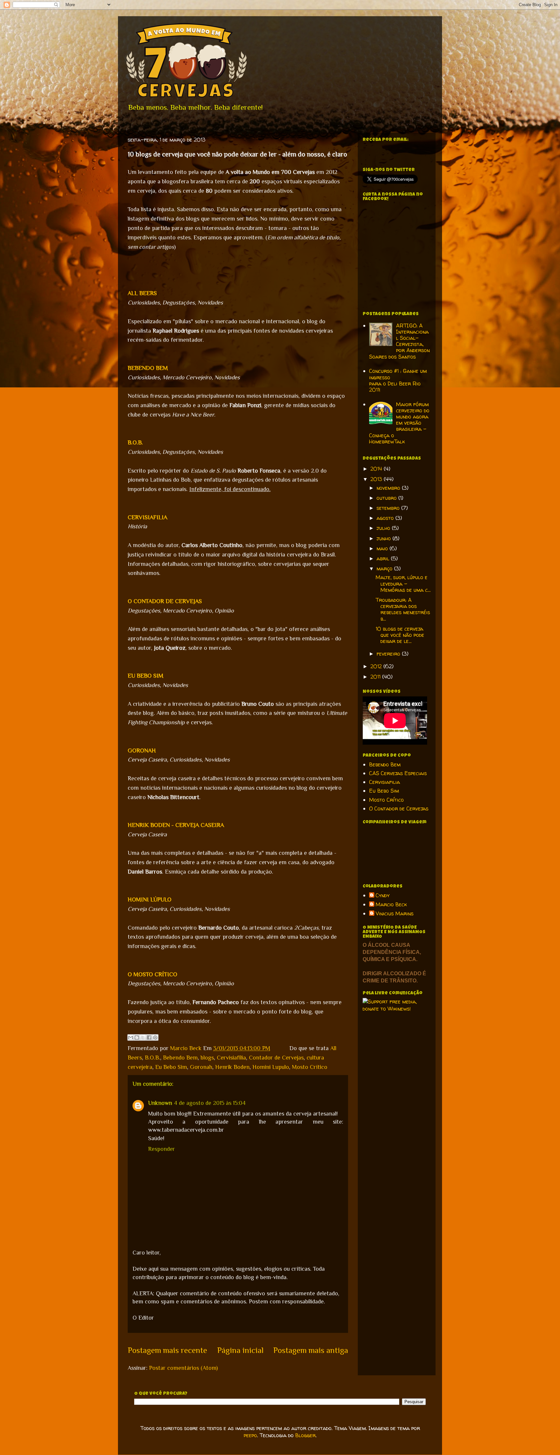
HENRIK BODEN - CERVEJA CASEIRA (176, 825)
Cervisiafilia (231, 1057)
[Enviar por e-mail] (130, 1037)
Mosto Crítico (309, 1067)
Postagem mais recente (167, 1350)
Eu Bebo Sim (171, 1067)
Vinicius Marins (395, 914)
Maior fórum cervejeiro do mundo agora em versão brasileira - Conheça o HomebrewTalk (399, 423)
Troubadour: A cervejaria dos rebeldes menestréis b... (403, 609)
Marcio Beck (186, 1048)
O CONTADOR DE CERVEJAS (165, 601)
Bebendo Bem (180, 1057)
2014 (377, 468)
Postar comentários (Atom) (183, 1368)
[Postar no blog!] (137, 1037)
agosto (386, 517)
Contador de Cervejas (276, 1057)
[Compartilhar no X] (143, 1037)
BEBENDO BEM (148, 368)
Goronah (201, 1067)
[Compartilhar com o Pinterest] (155, 1037)
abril (384, 558)
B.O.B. (135, 442)
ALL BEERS (142, 293)
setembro (389, 507)
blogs (207, 1057)
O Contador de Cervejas (398, 808)
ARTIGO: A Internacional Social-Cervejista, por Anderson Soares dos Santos (399, 341)
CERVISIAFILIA (147, 517)
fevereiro (389, 653)
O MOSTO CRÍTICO (152, 974)
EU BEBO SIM (145, 675)
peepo (250, 1435)
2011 (376, 676)
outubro (387, 497)
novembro (389, 487)
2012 (376, 666)
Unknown (160, 1103)
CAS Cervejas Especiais (398, 773)
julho (384, 528)
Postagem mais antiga (310, 1350)
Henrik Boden (232, 1067)
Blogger (305, 1435)
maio (383, 548)
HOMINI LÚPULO (149, 899)
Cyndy (383, 895)
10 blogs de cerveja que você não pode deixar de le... (400, 635)
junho (384, 538)
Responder (161, 1149)
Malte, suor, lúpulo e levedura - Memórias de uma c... (403, 583)
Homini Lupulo (270, 1067)
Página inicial (240, 1350)
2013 (377, 479)
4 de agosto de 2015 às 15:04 (210, 1103)
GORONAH (143, 750)
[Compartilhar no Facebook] (149, 1037)
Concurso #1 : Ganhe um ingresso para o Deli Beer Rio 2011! (398, 380)
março (385, 568)
